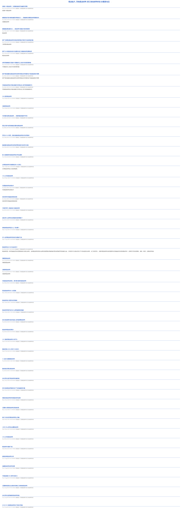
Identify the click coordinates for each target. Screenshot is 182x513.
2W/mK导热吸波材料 (7, 436)
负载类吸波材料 (6, 106)
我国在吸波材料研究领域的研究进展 (11, 397)
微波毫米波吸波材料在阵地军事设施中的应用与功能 (15, 145)
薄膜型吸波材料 (6, 258)
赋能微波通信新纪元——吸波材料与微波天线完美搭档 (16, 28)
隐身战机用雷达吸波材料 (8, 368)
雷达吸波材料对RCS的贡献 (9, 290)
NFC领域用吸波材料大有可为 (9, 339)
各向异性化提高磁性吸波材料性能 (10, 495)
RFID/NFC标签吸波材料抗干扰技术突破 (12, 505)
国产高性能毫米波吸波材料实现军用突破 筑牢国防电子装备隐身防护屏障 (20, 73)
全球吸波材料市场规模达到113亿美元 (11, 164)
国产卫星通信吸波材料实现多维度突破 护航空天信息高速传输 (17, 40)
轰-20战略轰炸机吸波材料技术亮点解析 (12, 154)
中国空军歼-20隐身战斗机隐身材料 (11, 208)
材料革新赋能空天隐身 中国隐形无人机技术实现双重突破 (16, 62)
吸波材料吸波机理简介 (8, 329)
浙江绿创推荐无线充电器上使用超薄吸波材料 (13, 319)
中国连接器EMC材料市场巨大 (10, 475)
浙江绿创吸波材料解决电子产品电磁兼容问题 (13, 388)
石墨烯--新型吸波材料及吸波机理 (10, 407)
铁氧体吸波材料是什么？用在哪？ (10, 227)
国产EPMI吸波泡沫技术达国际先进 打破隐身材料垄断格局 (17, 51)
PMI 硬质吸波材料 (7, 96)
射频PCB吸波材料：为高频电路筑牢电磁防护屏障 (14, 6)
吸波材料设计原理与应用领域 (9, 300)
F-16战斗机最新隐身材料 (8, 358)
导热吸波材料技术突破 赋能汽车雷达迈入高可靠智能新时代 (17, 85)
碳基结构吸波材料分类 (8, 456)
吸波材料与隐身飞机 (7, 446)
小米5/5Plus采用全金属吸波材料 (10, 427)
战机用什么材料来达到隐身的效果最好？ (12, 217)
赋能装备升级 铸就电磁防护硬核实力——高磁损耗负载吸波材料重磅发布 (20, 17)
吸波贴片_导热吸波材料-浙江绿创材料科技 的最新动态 (89, 2)
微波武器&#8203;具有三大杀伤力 (10, 349)
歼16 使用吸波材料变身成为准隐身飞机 (12, 237)
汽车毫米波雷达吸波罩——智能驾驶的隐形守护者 (14, 115)
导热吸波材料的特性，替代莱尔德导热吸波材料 (14, 280)
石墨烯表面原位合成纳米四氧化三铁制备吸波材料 (14, 485)
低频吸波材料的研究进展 (8, 466)
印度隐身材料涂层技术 (8, 185)
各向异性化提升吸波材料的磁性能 (10, 378)
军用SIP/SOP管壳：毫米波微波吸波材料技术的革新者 (15, 135)
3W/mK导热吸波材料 (7, 175)
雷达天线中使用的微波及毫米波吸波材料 (12, 125)
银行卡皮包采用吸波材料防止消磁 (10, 417)
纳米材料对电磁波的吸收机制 (9, 196)
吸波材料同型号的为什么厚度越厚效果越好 (13, 310)
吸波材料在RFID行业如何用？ (10, 247)
